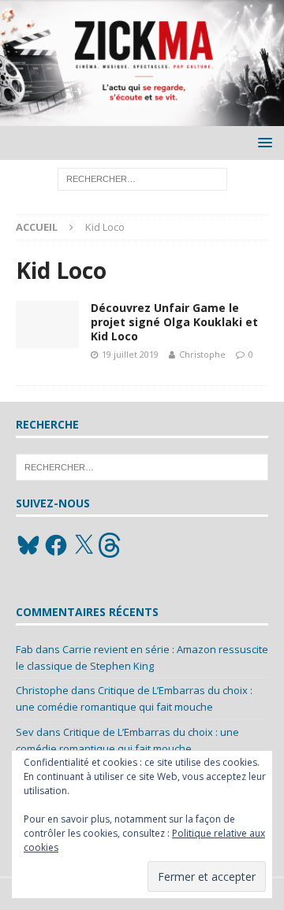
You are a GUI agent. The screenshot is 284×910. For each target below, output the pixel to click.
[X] (83, 545)
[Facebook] (56, 545)
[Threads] (111, 545)
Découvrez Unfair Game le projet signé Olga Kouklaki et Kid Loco (174, 322)
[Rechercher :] (142, 178)
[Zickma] (142, 117)
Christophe (202, 354)
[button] (262, 142)
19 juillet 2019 (130, 354)
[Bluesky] (28, 545)
